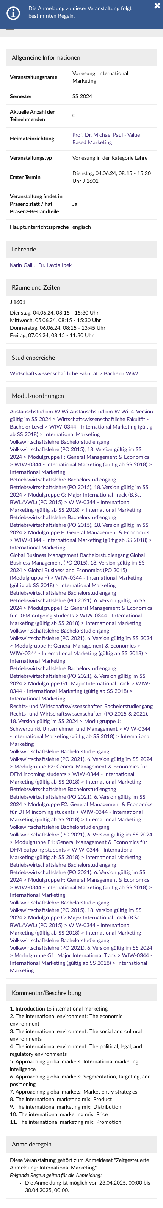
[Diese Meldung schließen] (157, 5)
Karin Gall (22, 265)
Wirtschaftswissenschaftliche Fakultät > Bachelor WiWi (74, 373)
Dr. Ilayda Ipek (55, 265)
